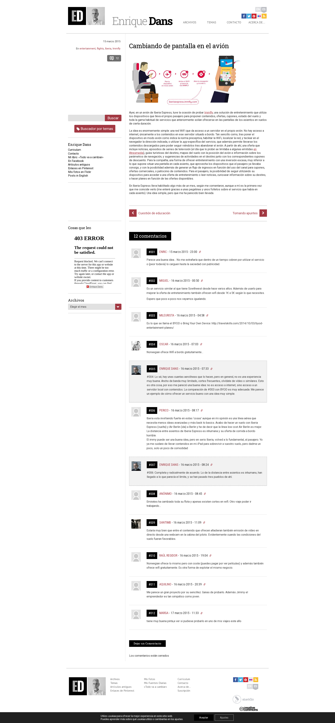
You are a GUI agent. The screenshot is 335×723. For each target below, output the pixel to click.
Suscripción (184, 690)
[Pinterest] (254, 16)
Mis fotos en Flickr (79, 172)
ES (264, 9)
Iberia (108, 48)
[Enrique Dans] (87, 16)
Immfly (208, 112)
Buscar (113, 118)
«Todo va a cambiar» (155, 686)
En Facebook (76, 161)
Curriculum (74, 149)
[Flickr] (259, 16)
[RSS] (264, 16)
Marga (163, 613)
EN (258, 9)
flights (100, 48)
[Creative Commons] (249, 708)
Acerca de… (256, 22)
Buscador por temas (96, 128)
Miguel (164, 280)
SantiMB (165, 522)
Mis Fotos (149, 679)
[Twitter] (249, 16)
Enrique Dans (168, 368)
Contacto (234, 22)
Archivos (189, 22)
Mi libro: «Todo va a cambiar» (85, 157)
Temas (211, 22)
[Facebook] (243, 16)
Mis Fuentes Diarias (155, 683)
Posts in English (78, 175)
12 (117, 58)
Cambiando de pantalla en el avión (179, 46)
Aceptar (203, 717)
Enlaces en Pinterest (80, 168)
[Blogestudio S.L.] (243, 699)
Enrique (142, 21)
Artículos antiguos (79, 164)
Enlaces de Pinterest (122, 690)
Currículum (184, 679)
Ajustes (224, 717)
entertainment (88, 48)
